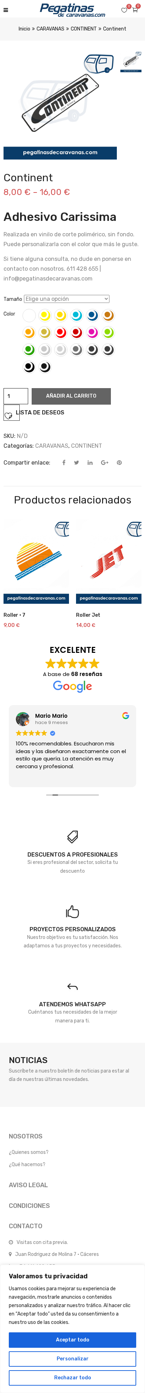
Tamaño (13, 299)
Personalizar (73, 1359)
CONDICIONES (29, 1206)
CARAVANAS (50, 29)
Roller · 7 (14, 615)
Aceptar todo (72, 1340)
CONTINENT (84, 29)
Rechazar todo (72, 1378)
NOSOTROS (26, 1136)
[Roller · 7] (36, 561)
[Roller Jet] (108, 561)
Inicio (24, 29)
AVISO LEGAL (28, 1185)
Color (9, 314)
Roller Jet (88, 615)
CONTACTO (25, 1226)
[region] (72, 1329)
